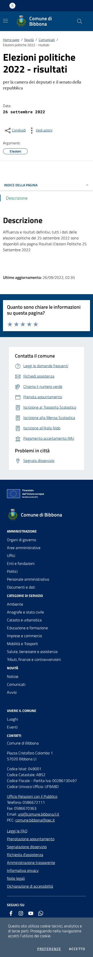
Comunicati (47, 39)
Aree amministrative (23, 548)
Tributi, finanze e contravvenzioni (34, 659)
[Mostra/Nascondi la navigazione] (5, 21)
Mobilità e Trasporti (22, 644)
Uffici (11, 555)
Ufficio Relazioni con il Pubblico (32, 796)
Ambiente (15, 604)
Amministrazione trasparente (31, 862)
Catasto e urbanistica (24, 620)
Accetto (77, 949)
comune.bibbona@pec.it (35, 820)
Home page (11, 39)
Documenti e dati (21, 587)
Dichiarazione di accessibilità (30, 886)
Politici (12, 571)
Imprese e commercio (24, 636)
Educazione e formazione (27, 628)
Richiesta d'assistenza (25, 855)
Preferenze (49, 949)
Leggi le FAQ (17, 831)
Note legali (16, 878)
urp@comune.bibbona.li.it (38, 814)
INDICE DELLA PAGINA (20, 185)
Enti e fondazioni (20, 563)
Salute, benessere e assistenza (32, 651)
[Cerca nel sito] (80, 21)
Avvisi (12, 692)
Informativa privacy (23, 870)
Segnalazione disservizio (27, 847)
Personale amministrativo (28, 579)
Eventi (12, 727)
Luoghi (12, 719)
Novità (29, 39)
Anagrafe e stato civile (25, 612)
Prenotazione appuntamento (30, 839)
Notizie (12, 676)
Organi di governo (21, 540)
